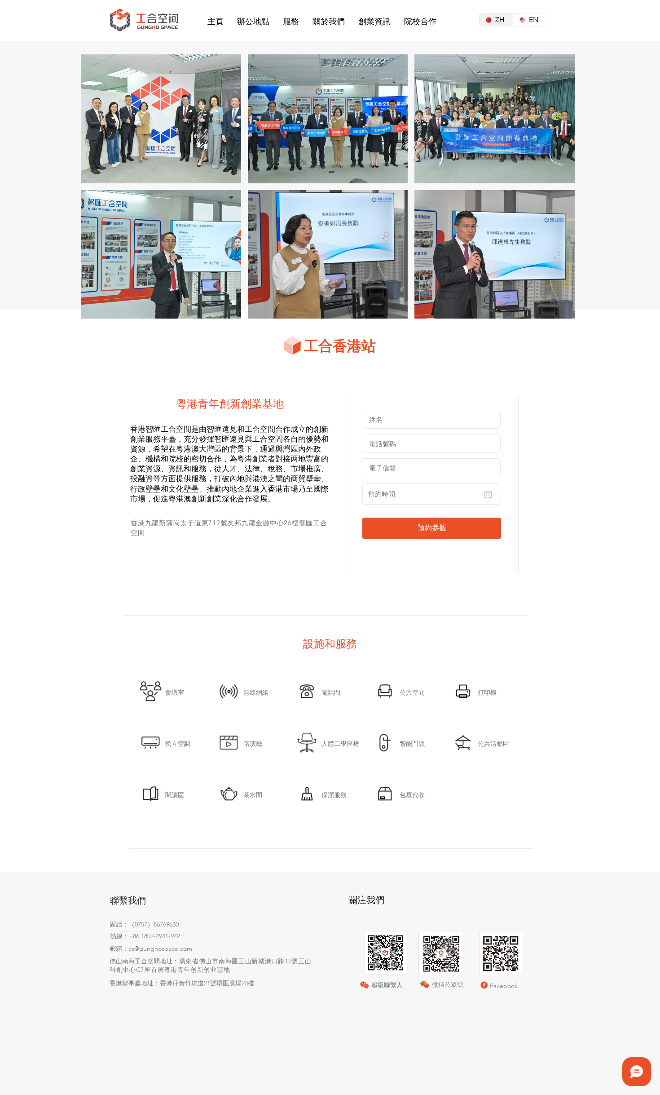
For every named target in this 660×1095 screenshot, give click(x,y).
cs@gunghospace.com (160, 948)
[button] (253, 22)
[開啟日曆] (488, 494)
